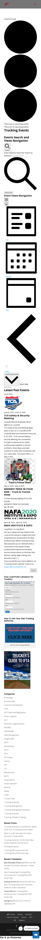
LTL (5, 768)
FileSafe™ (7, 727)
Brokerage (8, 697)
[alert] (20, 124)
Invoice (7, 761)
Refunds (28, 914)
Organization (9, 780)
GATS (6, 742)
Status (23, 917)
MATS (6, 776)
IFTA (6, 754)
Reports (7, 787)
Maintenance (9, 772)
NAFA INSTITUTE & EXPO (18, 525)
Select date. (24, 384)
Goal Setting (9, 746)
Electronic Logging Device (14, 724)
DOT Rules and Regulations (15, 712)
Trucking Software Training (15, 817)
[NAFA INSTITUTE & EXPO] (20, 519)
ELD (5, 720)
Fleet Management (11, 735)
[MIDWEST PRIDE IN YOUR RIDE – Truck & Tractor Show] (20, 483)
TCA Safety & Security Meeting (17, 417)
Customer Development (13, 705)
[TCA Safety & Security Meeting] (13, 409)
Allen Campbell (10, 872)
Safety (6, 791)
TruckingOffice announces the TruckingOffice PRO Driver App (18, 875)
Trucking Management (13, 806)
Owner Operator (10, 783)
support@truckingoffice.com (15, 567)
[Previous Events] (21, 363)
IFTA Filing (8, 757)
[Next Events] (6, 366)
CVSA (6, 709)
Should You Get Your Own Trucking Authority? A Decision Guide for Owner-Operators (20, 884)
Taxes (6, 795)
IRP (5, 765)
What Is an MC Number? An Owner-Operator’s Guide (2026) (20, 865)
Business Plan (9, 701)
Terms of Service (12, 917)
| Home (12, 914)
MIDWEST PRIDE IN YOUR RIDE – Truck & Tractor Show (18, 491)
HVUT (6, 750)
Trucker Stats (9, 798)
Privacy (20, 914)
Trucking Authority (11, 802)
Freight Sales (9, 739)
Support (22, 920)
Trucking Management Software (17, 810)
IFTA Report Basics (11, 846)
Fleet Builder (9, 731)
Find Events (8, 193)
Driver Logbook (10, 716)
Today (6, 371)
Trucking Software (11, 813)
